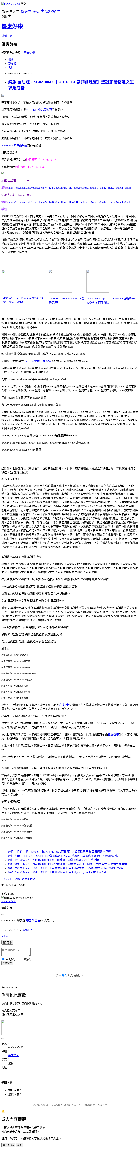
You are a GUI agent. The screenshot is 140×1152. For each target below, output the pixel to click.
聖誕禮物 (113, 734)
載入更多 (7, 942)
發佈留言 (7, 963)
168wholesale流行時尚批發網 (18, 879)
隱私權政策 (89, 1105)
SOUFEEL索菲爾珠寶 (39, 109)
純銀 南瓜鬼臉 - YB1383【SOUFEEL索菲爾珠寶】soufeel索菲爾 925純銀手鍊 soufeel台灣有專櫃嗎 (66, 868)
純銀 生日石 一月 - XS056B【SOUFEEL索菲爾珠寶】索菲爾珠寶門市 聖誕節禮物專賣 (59, 851)
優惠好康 (12, 26)
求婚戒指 (64, 704)
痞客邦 (30, 920)
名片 (11, 67)
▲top (4, 935)
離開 (19, 1145)
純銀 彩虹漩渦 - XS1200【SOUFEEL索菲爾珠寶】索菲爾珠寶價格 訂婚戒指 (53, 859)
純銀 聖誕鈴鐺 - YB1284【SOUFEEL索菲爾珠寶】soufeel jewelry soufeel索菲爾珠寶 (57, 872)
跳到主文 (6, 35)
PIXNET (44, 1105)
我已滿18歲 (8, 1145)
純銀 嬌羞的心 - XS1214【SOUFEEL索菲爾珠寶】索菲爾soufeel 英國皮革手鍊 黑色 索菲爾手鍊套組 (67, 864)
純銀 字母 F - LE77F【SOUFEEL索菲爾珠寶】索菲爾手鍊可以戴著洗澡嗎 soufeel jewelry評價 (63, 855)
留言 (37, 920)
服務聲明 (102, 1105)
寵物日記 (28, 930)
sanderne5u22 (8, 901)
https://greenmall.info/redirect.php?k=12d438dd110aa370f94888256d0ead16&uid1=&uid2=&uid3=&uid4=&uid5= (70, 187)
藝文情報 (29, 52)
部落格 (12, 63)
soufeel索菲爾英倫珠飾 (37, 361)
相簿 (11, 59)
